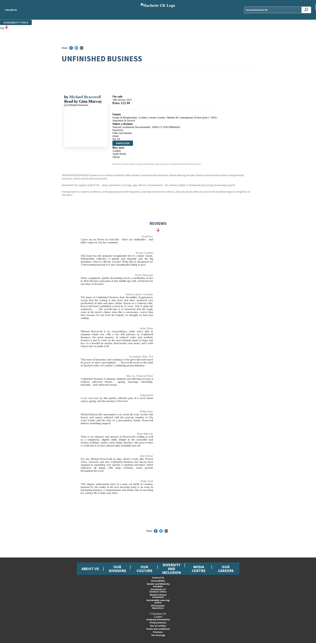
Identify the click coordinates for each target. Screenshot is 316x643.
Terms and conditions (158, 628)
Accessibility (158, 580)
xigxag (115, 156)
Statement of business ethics (158, 590)
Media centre (199, 568)
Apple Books (119, 153)
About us (90, 569)
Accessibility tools (15, 22)
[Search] (306, 10)
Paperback (117, 130)
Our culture (144, 568)
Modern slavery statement (158, 596)
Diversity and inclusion (171, 568)
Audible (116, 150)
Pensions (158, 631)
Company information (158, 619)
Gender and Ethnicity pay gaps (158, 585)
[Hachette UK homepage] (158, 9)
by (66, 97)
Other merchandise (122, 133)
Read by (83, 101)
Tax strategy (158, 635)
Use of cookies (158, 625)
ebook (115, 136)
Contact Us (158, 577)
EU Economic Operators (158, 606)
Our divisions (117, 568)
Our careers (226, 568)
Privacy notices (158, 622)
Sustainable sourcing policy (158, 601)
